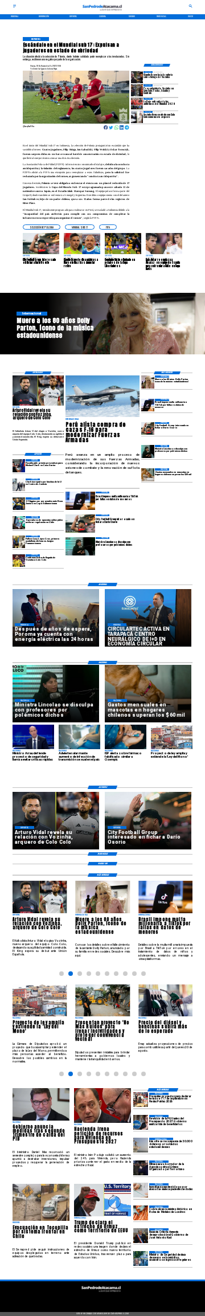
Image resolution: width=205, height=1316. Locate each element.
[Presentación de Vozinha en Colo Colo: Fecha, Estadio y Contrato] (137, 90)
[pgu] (140, 1122)
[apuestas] (19, 522)
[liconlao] (147, 451)
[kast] (140, 1235)
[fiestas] (140, 1100)
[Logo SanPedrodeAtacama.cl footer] (101, 1293)
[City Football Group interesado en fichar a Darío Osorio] (147, 428)
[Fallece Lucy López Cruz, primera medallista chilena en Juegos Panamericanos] (19, 542)
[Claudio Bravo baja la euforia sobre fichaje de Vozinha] (137, 77)
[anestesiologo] (140, 1190)
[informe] (140, 1258)
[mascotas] (147, 474)
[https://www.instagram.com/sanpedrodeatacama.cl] (102, 1299)
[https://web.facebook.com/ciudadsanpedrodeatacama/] (82, 1299)
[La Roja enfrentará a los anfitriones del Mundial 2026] (137, 103)
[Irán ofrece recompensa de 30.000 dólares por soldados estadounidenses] (140, 1145)
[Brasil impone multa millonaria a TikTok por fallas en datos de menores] (147, 405)
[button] (41, 227)
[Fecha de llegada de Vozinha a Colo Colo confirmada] (19, 560)
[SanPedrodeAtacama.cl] (15, 7)
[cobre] (140, 1212)
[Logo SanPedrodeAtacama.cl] (102, 12)
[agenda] (140, 1167)
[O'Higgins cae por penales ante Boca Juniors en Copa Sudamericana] (19, 503)
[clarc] (19, 465)
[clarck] (19, 485)
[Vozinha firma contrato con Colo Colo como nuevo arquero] (137, 116)
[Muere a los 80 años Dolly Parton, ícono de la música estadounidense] (147, 381)
